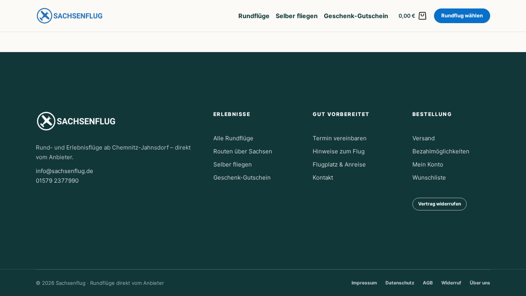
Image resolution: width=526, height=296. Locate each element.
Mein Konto (427, 164)
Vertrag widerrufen (439, 204)
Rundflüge (254, 16)
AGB (428, 283)
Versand (423, 138)
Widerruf (451, 283)
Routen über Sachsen (242, 151)
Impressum (364, 283)
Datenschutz (399, 283)
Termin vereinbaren (340, 138)
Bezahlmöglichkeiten (440, 151)
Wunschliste (429, 177)
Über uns (480, 283)
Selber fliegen (297, 16)
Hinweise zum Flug (339, 151)
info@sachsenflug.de (64, 171)
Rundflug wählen (462, 15)
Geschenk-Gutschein (356, 16)
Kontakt (323, 177)
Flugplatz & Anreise (339, 164)
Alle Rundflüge (233, 138)
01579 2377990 (57, 180)
